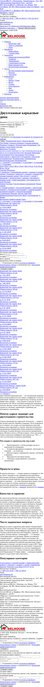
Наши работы (13, 51)
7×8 (23, 151)
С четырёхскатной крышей (16, 190)
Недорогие (11, 170)
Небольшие (36, 153)
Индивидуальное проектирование (21, 71)
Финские (14, 193)
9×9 (35, 151)
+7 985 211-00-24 (20, 18)
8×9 (32, 151)
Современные (5, 193)
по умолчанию (15, 137)
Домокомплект (14, 61)
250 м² (21, 166)
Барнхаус (3, 567)
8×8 (29, 151)
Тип (1, 143)
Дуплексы (12, 149)
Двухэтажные (29, 155)
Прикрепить (4, 261)
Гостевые (9, 184)
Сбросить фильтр (28, 141)
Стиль (8, 147)
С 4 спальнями (37, 162)
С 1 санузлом (5, 201)
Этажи (2, 128)
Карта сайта (4, 634)
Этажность (13, 143)
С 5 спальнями (5, 164)
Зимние (3, 184)
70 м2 (36, 166)
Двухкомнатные (18, 159)
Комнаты (20, 143)
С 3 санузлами (26, 201)
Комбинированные (7, 195)
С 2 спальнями (15, 162)
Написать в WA (17, 26)
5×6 (7, 151)
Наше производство (16, 65)
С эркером (31, 172)
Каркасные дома (15, 43)
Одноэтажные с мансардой (30, 157)
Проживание (32, 145)
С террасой (36, 174)
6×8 (13, 151)
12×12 (7, 153)
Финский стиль (12, 567)
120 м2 (6, 168)
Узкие (23, 199)
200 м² (16, 166)
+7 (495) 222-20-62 (7, 18)
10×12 (2, 153)
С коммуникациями (18, 180)
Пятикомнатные (20, 160)
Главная (3, 104)
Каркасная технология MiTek (19, 57)
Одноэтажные (5, 155)
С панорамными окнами (18, 172)
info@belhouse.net (6, 22)
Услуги (6, 69)
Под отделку (24, 176)
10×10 (39, 151)
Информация (9, 76)
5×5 (4, 151)
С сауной (33, 176)
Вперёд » (7, 394)
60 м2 (31, 166)
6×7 (10, 151)
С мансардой (15, 157)
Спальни (3, 133)
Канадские (18, 195)
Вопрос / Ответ (14, 80)
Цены (11, 47)
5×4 (1, 151)
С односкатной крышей (23, 191)
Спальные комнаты (31, 143)
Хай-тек (20, 193)
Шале (25, 195)
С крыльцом (4, 172)
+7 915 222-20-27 (32, 18)
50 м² (2, 166)
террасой (22, 487)
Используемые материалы (18, 67)
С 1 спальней (5, 162)
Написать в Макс (29, 26)
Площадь (3, 145)
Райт (30, 193)
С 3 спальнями (26, 162)
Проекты (7, 42)
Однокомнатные (6, 159)
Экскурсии (13, 75)
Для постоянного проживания (24, 184)
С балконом (9, 174)
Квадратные (4, 199)
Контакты (7, 94)
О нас (11, 78)
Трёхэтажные (5, 157)
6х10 (11, 153)
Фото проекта (5, 259)
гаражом (40, 487)
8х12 (19, 153)
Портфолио (8, 49)
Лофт (26, 193)
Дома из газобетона (16, 45)
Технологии (8, 55)
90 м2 (2, 168)
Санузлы (19, 147)
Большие (28, 153)
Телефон (3, 257)
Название (3, 122)
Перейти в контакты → (8, 28)
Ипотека (12, 73)
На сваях (7, 182)
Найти (3, 141)
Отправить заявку (6, 269)
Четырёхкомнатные (7, 160)
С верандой (18, 174)
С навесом (24, 178)
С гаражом (27, 174)
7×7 (20, 151)
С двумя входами (14, 178)
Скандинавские (32, 195)
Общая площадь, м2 (7, 124)
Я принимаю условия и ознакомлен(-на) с (20, 265)
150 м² (11, 166)
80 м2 (40, 166)
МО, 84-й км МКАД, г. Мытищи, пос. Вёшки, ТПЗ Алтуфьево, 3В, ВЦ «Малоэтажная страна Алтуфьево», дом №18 (21, 7)
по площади (25, 137)
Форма (12, 147)
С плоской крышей (7, 188)
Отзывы (11, 84)
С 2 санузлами (15, 201)
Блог (10, 88)
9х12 (23, 153)
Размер (5, 143)
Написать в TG (5, 26)
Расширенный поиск (13, 141)
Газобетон (12, 59)
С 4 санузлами (37, 201)
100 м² (6, 166)
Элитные (3, 170)
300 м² (26, 166)
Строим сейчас (14, 53)
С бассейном (33, 178)
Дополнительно (21, 145)
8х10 (15, 153)
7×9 (26, 151)
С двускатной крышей (22, 188)
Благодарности (14, 86)
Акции (11, 90)
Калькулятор (13, 92)
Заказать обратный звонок (26, 28)
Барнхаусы (4, 149)
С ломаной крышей (33, 190)
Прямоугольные (15, 199)
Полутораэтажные (17, 155)
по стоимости (35, 137)
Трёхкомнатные (30, 159)
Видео (11, 82)
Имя (1, 254)
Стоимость (4, 126)
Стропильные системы (17, 63)
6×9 (16, 151)
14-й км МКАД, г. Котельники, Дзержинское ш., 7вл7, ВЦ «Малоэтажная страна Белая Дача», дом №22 (21, 2)
